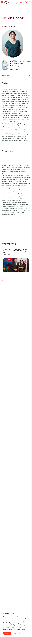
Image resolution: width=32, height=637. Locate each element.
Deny (16, 633)
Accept (7, 633)
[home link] (5, 2)
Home (3, 12)
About (7, 12)
